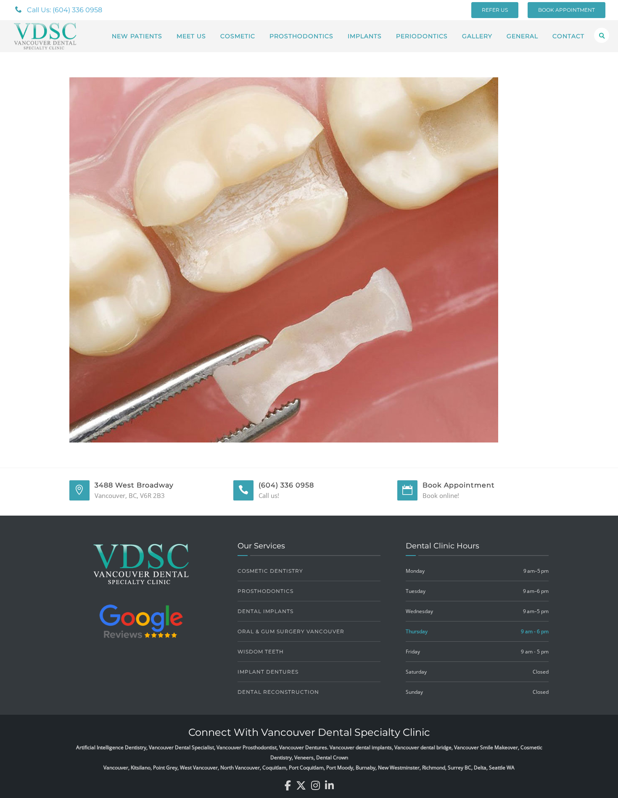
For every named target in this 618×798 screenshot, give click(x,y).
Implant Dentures (268, 672)
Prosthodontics (301, 36)
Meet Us (191, 36)
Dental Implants (265, 611)
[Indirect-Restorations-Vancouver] (283, 259)
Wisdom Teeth (261, 651)
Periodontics (422, 36)
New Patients (137, 36)
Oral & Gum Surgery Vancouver (291, 631)
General (522, 36)
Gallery (477, 36)
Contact (568, 36)
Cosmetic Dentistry (270, 571)
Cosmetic (237, 36)
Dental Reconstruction (278, 692)
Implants (365, 36)
